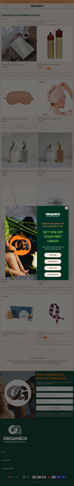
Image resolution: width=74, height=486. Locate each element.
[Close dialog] (66, 208)
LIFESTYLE (53, 268)
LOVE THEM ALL (53, 274)
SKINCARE (53, 255)
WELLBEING (52, 261)
